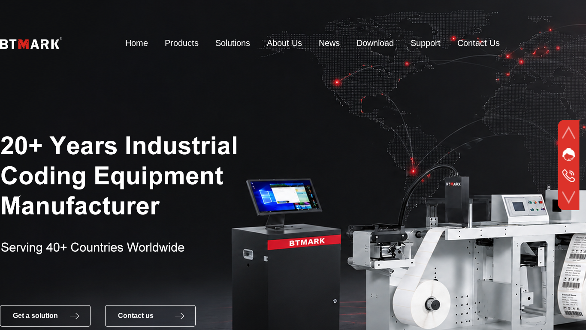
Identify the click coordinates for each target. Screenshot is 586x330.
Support (426, 43)
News (329, 43)
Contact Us (478, 43)
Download (375, 43)
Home (136, 43)
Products (182, 43)
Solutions (232, 43)
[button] (17, 201)
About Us (284, 43)
